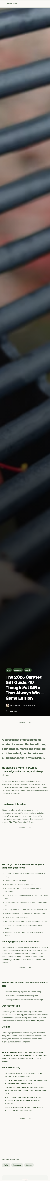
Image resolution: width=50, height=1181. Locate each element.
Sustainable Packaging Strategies (16, 1055)
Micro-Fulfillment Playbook (32, 1021)
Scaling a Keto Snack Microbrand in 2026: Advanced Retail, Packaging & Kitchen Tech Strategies (23, 1100)
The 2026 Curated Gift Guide (21, 822)
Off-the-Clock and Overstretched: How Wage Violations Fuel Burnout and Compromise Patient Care (25, 1090)
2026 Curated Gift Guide (33, 1052)
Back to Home (11, 4)
